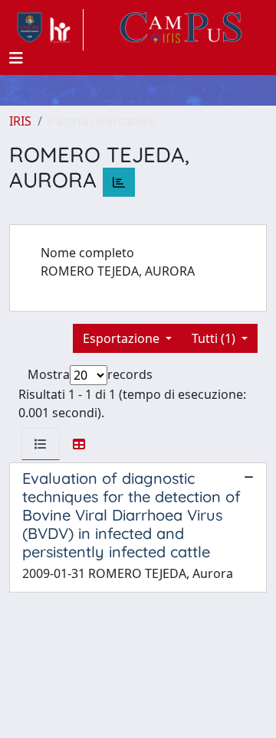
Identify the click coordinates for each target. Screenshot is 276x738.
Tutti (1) (215, 338)
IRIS (20, 121)
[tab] (40, 444)
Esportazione (123, 338)
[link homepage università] (181, 30)
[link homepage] (46, 30)
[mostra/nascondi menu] (16, 58)
